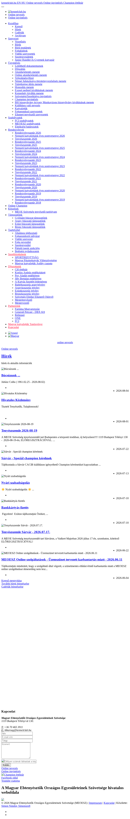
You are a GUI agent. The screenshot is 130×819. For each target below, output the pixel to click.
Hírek (18, 29)
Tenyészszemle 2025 (26, 144)
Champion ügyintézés (26, 99)
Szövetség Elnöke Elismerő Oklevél (34, 296)
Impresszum (95, 802)
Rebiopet (20, 315)
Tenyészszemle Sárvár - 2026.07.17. (25, 532)
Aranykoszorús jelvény (27, 287)
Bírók (18, 44)
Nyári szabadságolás (15, 482)
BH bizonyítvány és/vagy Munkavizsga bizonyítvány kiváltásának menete (54, 102)
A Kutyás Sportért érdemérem (31, 281)
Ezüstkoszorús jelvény (27, 290)
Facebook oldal (9, 777)
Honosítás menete (24, 87)
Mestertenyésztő (23, 299)
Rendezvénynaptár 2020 (28, 184)
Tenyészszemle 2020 (26, 187)
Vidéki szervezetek (25, 53)
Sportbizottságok (17, 254)
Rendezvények (16, 129)
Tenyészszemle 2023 (26, 163)
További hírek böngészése (15, 583)
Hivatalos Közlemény (16, 400)
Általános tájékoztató (26, 233)
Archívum (20, 35)
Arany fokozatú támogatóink (30, 220)
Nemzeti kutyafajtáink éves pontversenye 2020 (40, 190)
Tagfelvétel (14, 230)
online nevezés (65, 342)
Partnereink (14, 306)
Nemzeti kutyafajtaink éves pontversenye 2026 (40, 135)
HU (23, 2)
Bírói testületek (23, 47)
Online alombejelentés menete (31, 75)
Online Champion (17, 205)
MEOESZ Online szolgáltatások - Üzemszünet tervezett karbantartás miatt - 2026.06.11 (61, 559)
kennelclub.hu (9, 2)
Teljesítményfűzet (24, 78)
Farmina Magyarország (27, 309)
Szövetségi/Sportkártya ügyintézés (33, 96)
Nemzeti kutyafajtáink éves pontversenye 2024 (40, 157)
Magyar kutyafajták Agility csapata (33, 263)
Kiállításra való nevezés (27, 105)
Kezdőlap (13, 23)
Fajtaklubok (21, 50)
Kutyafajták (21, 108)
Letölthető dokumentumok (29, 65)
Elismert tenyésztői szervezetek (31, 114)
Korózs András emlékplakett (30, 272)
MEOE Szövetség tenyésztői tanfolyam (36, 211)
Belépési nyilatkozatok (27, 251)
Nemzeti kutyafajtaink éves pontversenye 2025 (40, 148)
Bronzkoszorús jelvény (27, 293)
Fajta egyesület (23, 242)
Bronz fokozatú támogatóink (30, 227)
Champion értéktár (73, 2)
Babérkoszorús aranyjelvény (30, 284)
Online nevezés (34, 2)
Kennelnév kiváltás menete (29, 93)
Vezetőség (20, 41)
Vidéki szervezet (23, 239)
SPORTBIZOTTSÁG (27, 257)
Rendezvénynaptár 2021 (28, 178)
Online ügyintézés (53, 2)
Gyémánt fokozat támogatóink (31, 217)
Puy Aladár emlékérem (27, 275)
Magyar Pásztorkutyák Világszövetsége (36, 260)
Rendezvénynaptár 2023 (28, 160)
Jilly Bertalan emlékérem (28, 278)
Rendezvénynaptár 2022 (28, 169)
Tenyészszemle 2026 (26, 138)
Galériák (19, 32)
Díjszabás (20, 69)
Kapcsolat (13, 327)
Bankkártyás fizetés (14, 507)
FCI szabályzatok (24, 120)
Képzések (13, 208)
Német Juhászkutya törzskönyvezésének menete (40, 81)
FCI (17, 321)
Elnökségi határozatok (27, 126)
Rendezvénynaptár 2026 (28, 132)
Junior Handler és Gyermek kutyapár (34, 59)
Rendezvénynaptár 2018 (28, 202)
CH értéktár (21, 269)
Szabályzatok (15, 117)
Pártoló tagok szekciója (27, 248)
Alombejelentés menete (27, 72)
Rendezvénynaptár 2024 (28, 151)
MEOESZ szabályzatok (27, 123)
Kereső (19, 26)
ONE (18, 318)
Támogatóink (15, 214)
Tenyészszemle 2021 (26, 181)
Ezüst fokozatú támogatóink (30, 223)
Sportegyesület (23, 245)
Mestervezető (22, 302)
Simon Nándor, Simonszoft (15, 805)
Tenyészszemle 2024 (26, 154)
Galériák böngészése (12, 586)
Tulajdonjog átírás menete (28, 84)
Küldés (6, 765)
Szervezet (13, 38)
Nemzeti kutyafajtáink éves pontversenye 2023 (40, 166)
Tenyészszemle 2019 (26, 196)
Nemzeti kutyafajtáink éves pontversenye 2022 (40, 175)
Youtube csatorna (10, 780)
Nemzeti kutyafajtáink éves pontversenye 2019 (40, 199)
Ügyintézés (14, 62)
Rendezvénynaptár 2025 (28, 141)
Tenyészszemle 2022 (26, 172)
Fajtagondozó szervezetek (28, 111)
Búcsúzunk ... (10, 375)
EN (19, 2)
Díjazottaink (14, 266)
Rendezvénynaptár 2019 (28, 193)
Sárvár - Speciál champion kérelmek (26, 458)
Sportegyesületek (24, 56)
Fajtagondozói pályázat (27, 236)
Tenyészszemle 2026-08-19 (19, 430)
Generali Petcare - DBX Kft (30, 312)
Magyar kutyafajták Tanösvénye (25, 324)
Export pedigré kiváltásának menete (34, 90)
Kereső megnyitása (11, 580)
